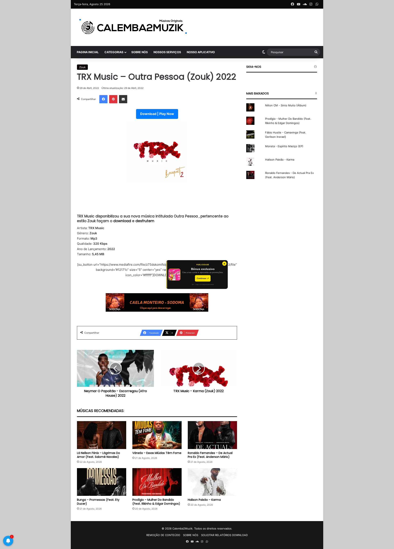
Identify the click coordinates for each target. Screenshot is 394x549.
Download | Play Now (157, 114)
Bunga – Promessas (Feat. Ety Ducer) (98, 502)
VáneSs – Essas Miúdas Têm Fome (156, 453)
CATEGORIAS (113, 52)
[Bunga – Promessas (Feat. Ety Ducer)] (101, 482)
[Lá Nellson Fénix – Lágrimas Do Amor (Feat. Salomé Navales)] (101, 435)
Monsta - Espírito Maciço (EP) (284, 146)
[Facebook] (103, 99)
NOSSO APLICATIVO (201, 52)
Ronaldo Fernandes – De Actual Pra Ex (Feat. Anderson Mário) (210, 455)
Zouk (82, 67)
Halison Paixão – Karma (204, 500)
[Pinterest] (113, 99)
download (122, 220)
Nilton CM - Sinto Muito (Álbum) (285, 105)
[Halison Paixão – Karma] (212, 482)
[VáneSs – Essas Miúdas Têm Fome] (157, 435)
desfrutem (144, 220)
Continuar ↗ (203, 278)
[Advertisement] (157, 198)
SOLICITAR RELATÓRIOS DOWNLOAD (224, 535)
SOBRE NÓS (139, 52)
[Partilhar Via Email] (123, 99)
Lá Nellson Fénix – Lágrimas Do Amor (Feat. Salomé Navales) (98, 455)
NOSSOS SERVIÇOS (167, 52)
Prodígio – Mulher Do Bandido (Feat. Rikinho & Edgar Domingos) (156, 502)
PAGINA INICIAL (88, 52)
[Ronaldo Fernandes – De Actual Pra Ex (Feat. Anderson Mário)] (212, 435)
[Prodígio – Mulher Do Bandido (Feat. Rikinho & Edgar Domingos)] (157, 482)
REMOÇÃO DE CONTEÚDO (163, 535)
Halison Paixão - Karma (279, 159)
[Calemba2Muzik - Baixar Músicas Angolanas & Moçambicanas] (133, 27)
